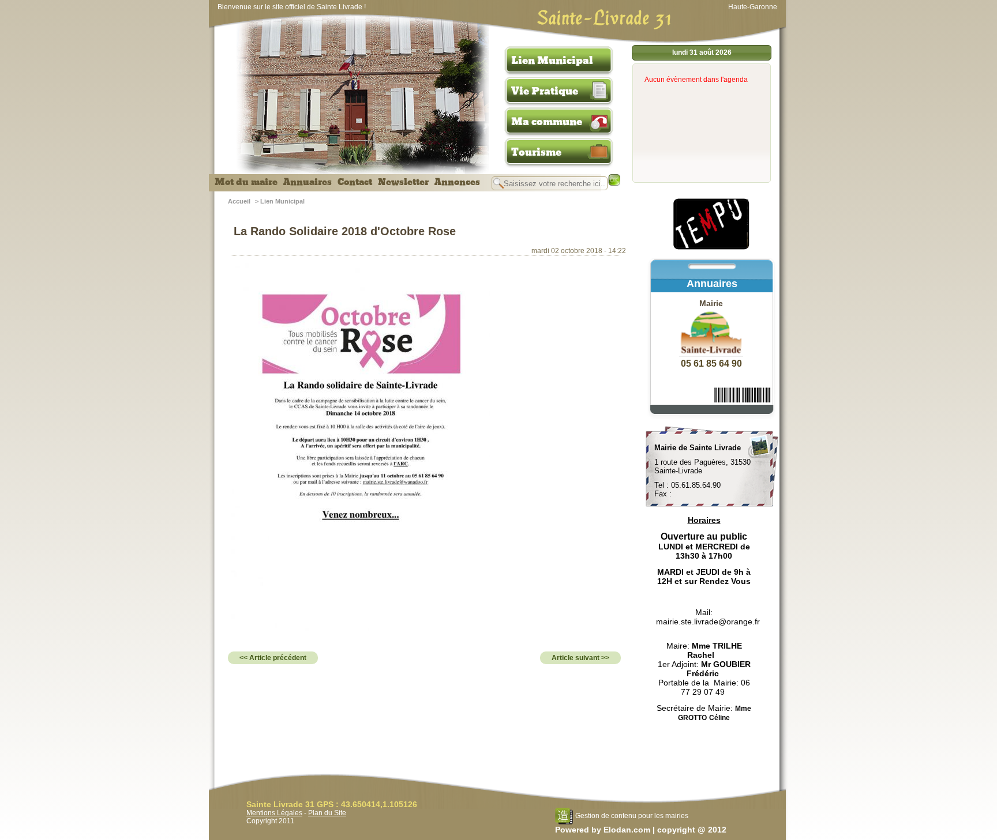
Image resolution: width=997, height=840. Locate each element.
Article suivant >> (580, 658)
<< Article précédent (272, 658)
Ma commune (546, 122)
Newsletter (403, 182)
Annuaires (307, 182)
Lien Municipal (552, 60)
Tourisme (536, 152)
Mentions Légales (274, 813)
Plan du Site (327, 813)
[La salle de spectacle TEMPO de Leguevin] (712, 248)
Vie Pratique (544, 91)
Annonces (457, 182)
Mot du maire (246, 182)
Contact (355, 182)
